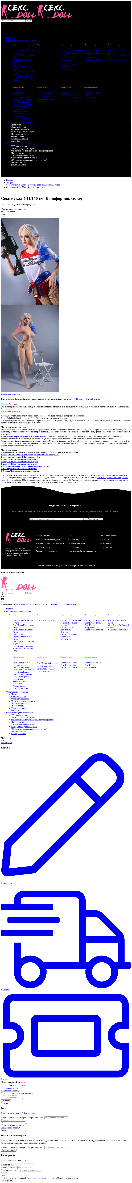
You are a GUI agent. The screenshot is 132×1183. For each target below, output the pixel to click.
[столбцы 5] (13, 212)
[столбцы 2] (5, 212)
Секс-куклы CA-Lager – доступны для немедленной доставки (33, 185)
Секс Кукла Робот (20, 93)
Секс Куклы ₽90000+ (46, 102)
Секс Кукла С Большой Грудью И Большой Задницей (70, 52)
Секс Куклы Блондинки (23, 100)
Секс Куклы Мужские (46, 50)
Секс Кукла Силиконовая (90, 96)
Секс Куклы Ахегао (21, 118)
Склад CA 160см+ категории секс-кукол (19, 464)
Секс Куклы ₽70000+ (46, 99)
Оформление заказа (9, 1088)
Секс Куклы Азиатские (94, 50)
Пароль (4, 1120)
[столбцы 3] (8, 212)
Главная (9, 180)
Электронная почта (9, 1170)
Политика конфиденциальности (41, 1178)
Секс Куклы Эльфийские (89, 56)
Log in (25, 1160)
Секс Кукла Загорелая (117, 60)
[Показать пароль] (26, 1123)
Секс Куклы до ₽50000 (47, 93)
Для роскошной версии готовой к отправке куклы (24, 441)
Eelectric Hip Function (75, 604)
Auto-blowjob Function (55, 604)
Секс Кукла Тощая (68, 64)
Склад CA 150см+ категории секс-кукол (19, 462)
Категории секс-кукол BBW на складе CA (20, 457)
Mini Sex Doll (26, 604)
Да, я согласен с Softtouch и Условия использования (41, 1178)
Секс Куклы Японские (94, 60)
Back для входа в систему (35, 1143)
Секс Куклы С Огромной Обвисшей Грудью (22, 66)
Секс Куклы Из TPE (93, 93)
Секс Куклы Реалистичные (19, 115)
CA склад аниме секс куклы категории (19, 469)
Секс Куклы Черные (93, 53)
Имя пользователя (9, 1167)
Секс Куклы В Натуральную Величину (66, 59)
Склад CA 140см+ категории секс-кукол (19, 459)
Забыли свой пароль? (10, 1128)
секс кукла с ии (19, 95)
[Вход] (2, 24)
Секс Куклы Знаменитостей (19, 110)
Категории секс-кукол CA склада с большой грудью (25, 466)
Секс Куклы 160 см (68, 97)
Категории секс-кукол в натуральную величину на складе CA (30, 455)
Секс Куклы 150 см (68, 95)
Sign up (27, 1113)
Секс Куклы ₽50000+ (46, 96)
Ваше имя (5, 1165)
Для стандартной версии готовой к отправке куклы (25, 432)
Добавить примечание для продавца (17, 1093)
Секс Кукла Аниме (21, 97)
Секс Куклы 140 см (68, 93)
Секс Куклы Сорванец (22, 104)
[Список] (2, 212)
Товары (9, 182)
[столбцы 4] (11, 212)
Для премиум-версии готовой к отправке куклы (23, 436)
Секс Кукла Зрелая (21, 107)
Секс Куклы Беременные (65, 68)
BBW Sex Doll (39, 604)
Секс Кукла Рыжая (21, 102)
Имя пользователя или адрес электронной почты (22, 1118)
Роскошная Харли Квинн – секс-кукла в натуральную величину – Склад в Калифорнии (50, 399)
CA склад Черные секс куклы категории (20, 471)
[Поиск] (66, 27)
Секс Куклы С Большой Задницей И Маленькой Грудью (23, 78)
